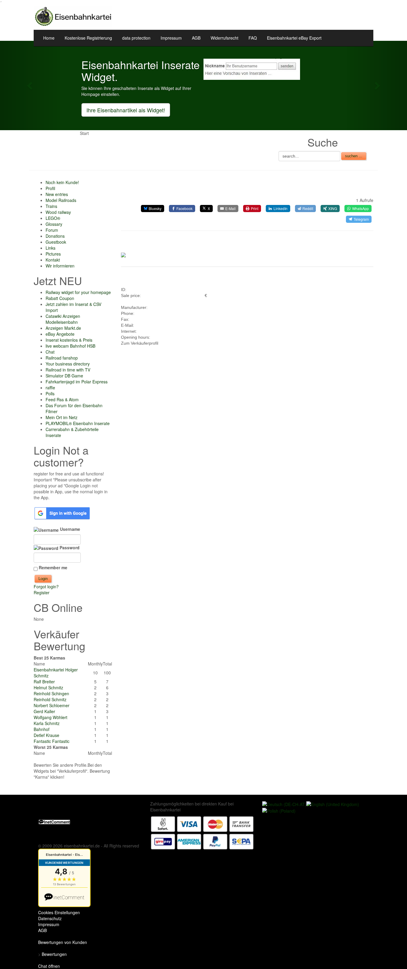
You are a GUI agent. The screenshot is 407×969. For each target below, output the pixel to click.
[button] (30, 85)
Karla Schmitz (47, 723)
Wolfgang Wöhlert (50, 717)
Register (41, 592)
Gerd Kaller (44, 711)
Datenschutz (50, 918)
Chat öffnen (49, 966)
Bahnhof (41, 729)
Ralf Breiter (44, 682)
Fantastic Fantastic (51, 741)
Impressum (171, 38)
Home (49, 38)
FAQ (252, 38)
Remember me (53, 567)
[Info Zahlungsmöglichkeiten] (202, 832)
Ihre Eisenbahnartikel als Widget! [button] (125, 110)
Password (69, 547)
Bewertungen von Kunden (62, 942)
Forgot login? (46, 587)
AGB (196, 38)
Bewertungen (54, 954)
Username (69, 529)
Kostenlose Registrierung (88, 38)
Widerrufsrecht (224, 38)
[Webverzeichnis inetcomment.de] (54, 822)
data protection (136, 38)
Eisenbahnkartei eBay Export (294, 38)
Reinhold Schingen (51, 693)
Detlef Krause (46, 735)
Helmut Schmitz (48, 687)
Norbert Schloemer (51, 705)
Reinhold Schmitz (50, 699)
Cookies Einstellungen (59, 912)
